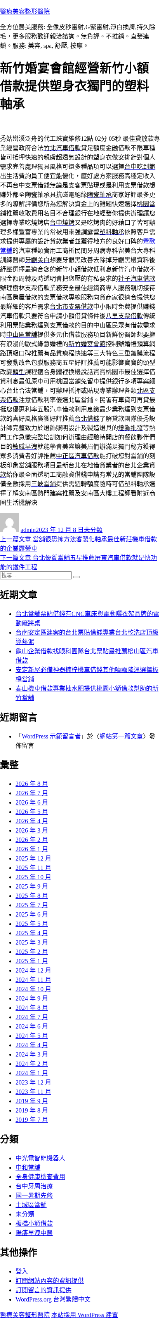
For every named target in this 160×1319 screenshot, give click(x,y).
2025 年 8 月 (32, 895)
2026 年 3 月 (32, 830)
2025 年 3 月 (32, 942)
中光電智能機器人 (40, 1158)
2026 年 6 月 (32, 802)
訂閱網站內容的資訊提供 (50, 1280)
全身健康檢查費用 (40, 1177)
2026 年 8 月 (32, 783)
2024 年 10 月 (33, 989)
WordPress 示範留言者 (51, 736)
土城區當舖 (31, 1205)
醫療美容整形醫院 (25, 11)
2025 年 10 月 (33, 877)
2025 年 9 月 (32, 886)
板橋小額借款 (34, 1223)
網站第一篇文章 (121, 736)
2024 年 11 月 (33, 979)
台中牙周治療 (34, 1186)
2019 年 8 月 (32, 1110)
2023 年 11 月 (33, 1091)
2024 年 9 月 (32, 998)
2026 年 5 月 (32, 811)
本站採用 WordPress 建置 (84, 1315)
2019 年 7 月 (32, 1119)
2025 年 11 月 (33, 867)
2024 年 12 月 (33, 970)
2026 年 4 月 (32, 821)
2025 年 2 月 (32, 951)
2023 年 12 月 (33, 1082)
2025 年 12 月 (33, 858)
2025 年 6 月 (32, 914)
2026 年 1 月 (32, 849)
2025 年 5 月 (32, 923)
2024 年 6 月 (32, 1026)
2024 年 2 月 (32, 1063)
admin (28, 530)
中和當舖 (28, 1167)
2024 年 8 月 (32, 1007)
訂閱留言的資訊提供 (43, 1290)
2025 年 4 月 (32, 933)
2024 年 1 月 (32, 1073)
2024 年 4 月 (32, 1045)
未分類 (93, 530)
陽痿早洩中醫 (34, 1233)
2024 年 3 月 (32, 1054)
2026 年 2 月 (32, 839)
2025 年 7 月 (32, 905)
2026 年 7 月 (32, 793)
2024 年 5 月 (32, 1035)
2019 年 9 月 (32, 1101)
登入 (22, 1271)
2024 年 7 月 (32, 1017)
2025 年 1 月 (32, 961)
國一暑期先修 (34, 1195)
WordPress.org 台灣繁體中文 (53, 1299)
